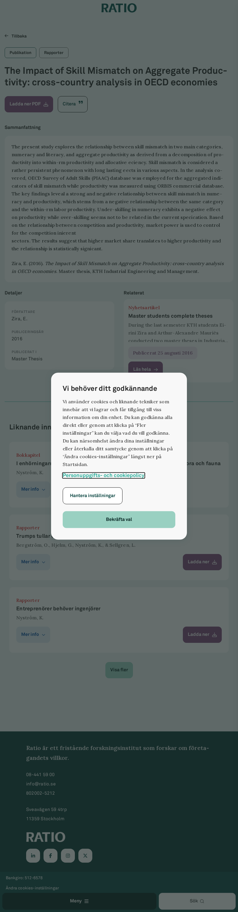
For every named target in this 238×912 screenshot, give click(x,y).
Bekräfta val (119, 519)
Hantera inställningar (92, 495)
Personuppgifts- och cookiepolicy (104, 475)
